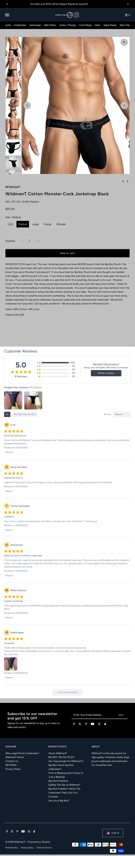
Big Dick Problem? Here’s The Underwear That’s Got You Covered (64, 792)
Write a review (106, 373)
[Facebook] (74, 725)
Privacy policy (27, 847)
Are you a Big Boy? (58, 800)
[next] (128, 181)
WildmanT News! (14, 757)
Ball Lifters (50, 25)
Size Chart (125, 25)
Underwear (20, 25)
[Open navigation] (29, 15)
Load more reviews (67, 692)
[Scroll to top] (128, 847)
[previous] (123, 181)
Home (7, 25)
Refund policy (11, 847)
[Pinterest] (86, 725)
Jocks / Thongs (67, 25)
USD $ (115, 833)
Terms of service (44, 847)
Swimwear (35, 25)
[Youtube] (92, 725)
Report (9, 452)
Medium (22, 224)
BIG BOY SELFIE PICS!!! (61, 757)
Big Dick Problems (58, 780)
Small (10, 224)
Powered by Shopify (39, 841)
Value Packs (109, 25)
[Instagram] (99, 725)
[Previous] (7, 4)
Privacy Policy (13, 769)
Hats (97, 25)
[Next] (127, 4)
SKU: (8, 201)
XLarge (47, 224)
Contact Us (11, 761)
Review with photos (25, 414)
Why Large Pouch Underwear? (22, 753)
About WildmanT (57, 753)
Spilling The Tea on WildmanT (64, 784)
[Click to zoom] (124, 42)
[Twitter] (80, 725)
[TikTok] (105, 725)
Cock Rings (85, 25)
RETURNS (10, 765)
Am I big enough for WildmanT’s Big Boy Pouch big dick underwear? (65, 765)
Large (35, 224)
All (7, 414)
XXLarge (61, 224)
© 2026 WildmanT (15, 841)
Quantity (10, 240)
